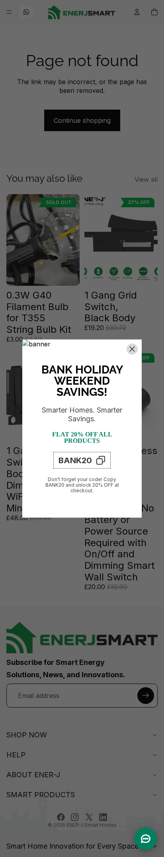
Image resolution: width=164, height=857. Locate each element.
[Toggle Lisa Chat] (146, 839)
